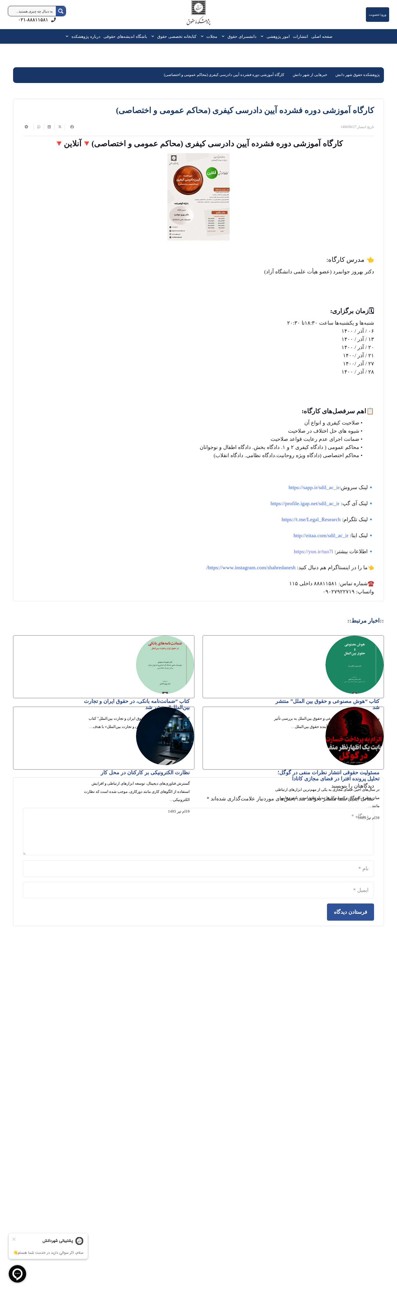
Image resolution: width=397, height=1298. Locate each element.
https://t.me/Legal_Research (311, 519)
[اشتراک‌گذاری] (70, 126)
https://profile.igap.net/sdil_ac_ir (305, 503)
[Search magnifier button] (61, 11)
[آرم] (198, 16)
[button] (263, 36)
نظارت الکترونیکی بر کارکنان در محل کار (145, 772)
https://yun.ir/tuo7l (313, 551)
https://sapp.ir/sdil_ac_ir (314, 487)
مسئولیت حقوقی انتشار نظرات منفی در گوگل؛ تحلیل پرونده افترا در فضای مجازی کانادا (329, 776)
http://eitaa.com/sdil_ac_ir (321, 535)
